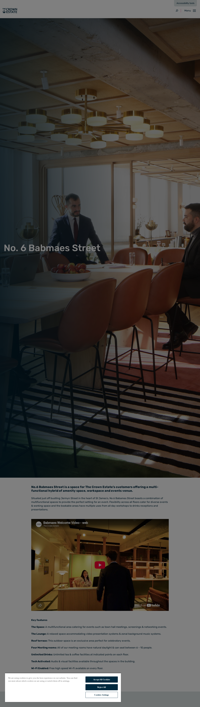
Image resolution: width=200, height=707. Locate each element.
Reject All (101, 687)
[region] (63, 687)
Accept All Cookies (101, 679)
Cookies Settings (101, 695)
